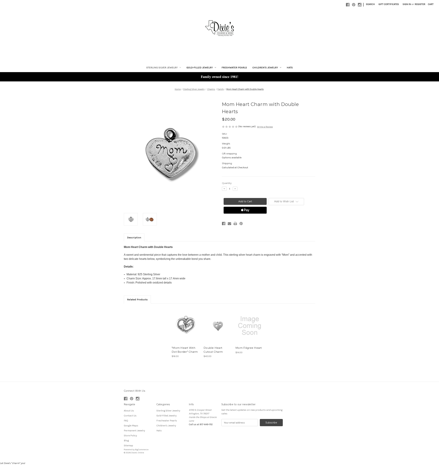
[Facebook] (347, 5)
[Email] (229, 223)
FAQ (126, 420)
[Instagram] (359, 5)
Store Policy (130, 435)
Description (134, 237)
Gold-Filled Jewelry (199, 67)
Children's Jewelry (265, 67)
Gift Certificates (388, 4)
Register (420, 4)
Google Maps (131, 425)
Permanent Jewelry (134, 430)
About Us (129, 410)
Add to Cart (185, 328)
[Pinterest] (353, 5)
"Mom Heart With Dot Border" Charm (185, 349)
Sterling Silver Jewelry (162, 67)
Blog (126, 440)
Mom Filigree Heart (248, 347)
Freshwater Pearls (234, 67)
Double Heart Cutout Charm (213, 349)
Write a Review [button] (265, 126)
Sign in (407, 4)
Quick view (185, 322)
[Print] (235, 223)
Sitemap (128, 445)
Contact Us (130, 415)
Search (370, 4)
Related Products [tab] (137, 299)
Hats (290, 67)
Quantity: (227, 183)
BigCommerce (142, 449)
